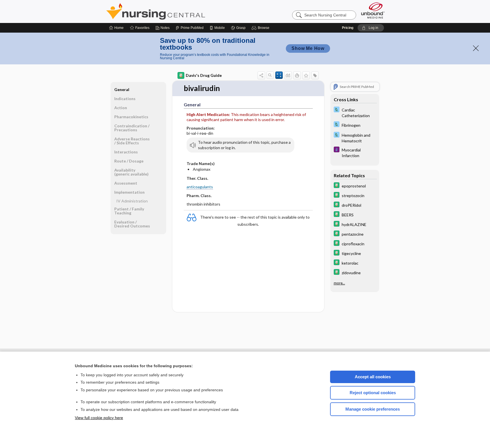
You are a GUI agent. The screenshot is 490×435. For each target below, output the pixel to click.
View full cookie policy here (99, 417)
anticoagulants (200, 186)
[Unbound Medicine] (372, 10)
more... (339, 282)
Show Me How (308, 48)
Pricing (347, 28)
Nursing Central (177, 11)
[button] (261, 28)
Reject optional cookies (373, 392)
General (121, 89)
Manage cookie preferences (372, 409)
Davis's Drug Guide (204, 75)
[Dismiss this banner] (476, 48)
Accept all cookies (373, 376)
